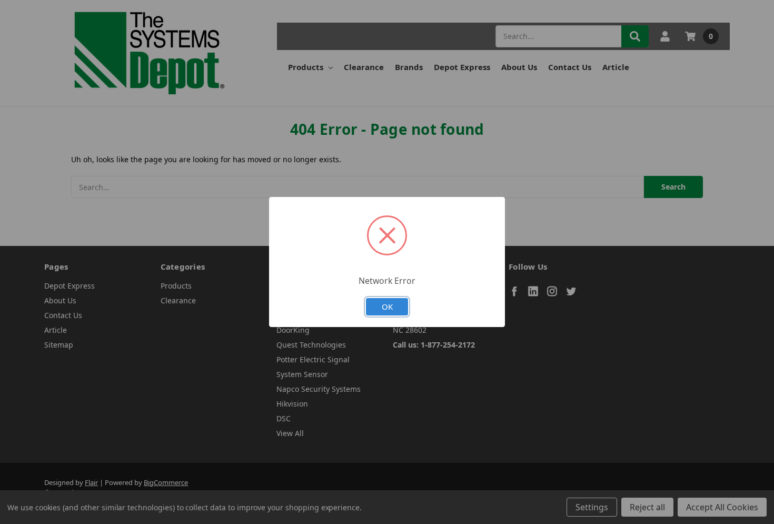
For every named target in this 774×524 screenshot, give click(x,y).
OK (387, 306)
